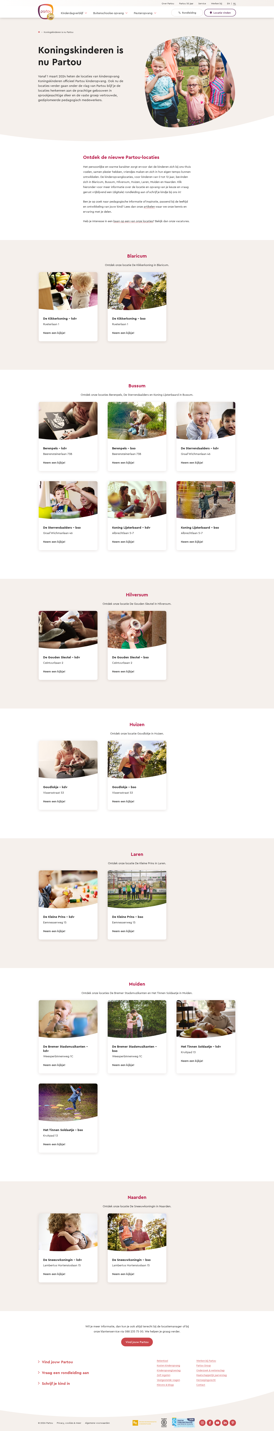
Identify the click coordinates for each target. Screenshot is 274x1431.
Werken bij (216, 3)
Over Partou (168, 3)
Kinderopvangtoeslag (169, 1370)
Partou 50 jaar (186, 3)
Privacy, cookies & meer (69, 1423)
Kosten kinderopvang (168, 1365)
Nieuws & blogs (165, 1384)
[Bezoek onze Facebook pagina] (210, 1423)
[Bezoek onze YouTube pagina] (217, 1423)
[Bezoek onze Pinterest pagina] (233, 1423)
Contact (200, 1384)
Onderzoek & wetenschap (210, 1370)
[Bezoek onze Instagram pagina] (202, 1423)
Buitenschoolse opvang (108, 13)
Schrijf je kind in (56, 1383)
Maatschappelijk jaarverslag (211, 1375)
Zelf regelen (163, 1375)
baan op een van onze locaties (133, 221)
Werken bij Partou (206, 1360)
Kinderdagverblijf (72, 13)
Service (202, 3)
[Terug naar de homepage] (45, 10)
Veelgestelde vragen (168, 1379)
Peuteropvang (143, 13)
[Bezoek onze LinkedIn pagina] (225, 1423)
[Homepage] (39, 31)
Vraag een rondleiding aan (65, 1372)
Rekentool (162, 1360)
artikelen (149, 206)
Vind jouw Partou (137, 1342)
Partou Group (203, 1365)
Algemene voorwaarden (97, 1423)
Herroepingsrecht (206, 1379)
